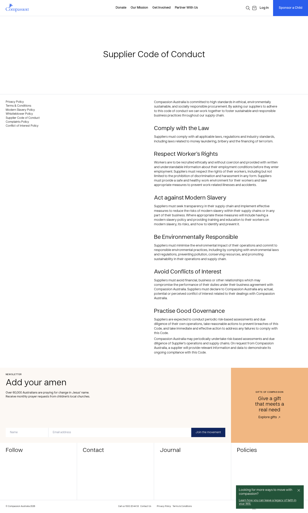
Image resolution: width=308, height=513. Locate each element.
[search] (247, 8)
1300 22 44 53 (132, 506)
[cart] (254, 8)
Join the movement (208, 432)
